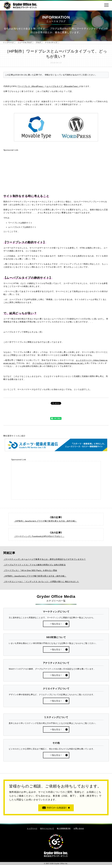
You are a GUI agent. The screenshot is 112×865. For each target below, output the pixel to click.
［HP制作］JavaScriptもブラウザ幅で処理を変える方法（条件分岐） (45, 521)
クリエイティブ (51, 42)
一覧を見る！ (56, 624)
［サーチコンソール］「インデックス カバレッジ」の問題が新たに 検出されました (41, 581)
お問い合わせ (79, 828)
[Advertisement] (56, 173)
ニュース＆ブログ (25, 42)
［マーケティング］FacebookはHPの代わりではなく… (39, 536)
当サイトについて (47, 828)
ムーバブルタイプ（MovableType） (62, 86)
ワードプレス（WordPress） (31, 86)
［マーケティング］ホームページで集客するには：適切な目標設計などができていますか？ (44, 559)
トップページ (8, 42)
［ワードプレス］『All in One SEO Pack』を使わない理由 (30, 570)
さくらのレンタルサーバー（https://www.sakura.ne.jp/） (58, 363)
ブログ (38, 42)
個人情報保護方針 (64, 828)
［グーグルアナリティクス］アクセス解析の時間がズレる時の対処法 (34, 565)
